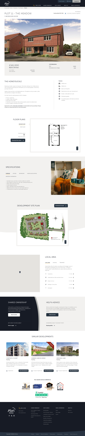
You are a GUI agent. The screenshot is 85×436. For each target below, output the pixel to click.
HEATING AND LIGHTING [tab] (32, 173)
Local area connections (47, 422)
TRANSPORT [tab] (62, 262)
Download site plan (59, 205)
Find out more (52, 314)
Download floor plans (16, 140)
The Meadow (20, 8)
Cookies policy (59, 434)
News (57, 410)
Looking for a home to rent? (48, 414)
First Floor (22, 127)
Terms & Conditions (44, 434)
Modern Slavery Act (73, 434)
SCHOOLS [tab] (55, 262)
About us (66, 5)
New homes (21, 410)
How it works (14, 314)
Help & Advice (58, 5)
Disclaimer (66, 434)
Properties (15, 8)
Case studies (58, 412)
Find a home (38, 5)
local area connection (18, 105)
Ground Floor (22, 124)
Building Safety (46, 424)
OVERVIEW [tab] (8, 173)
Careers (37, 434)
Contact (32, 434)
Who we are (70, 412)
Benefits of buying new (47, 418)
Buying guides (49, 325)
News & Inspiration (75, 5)
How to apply (11, 325)
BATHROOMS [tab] (21, 173)
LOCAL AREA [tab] (47, 262)
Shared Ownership (47, 5)
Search (70, 1)
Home (11, 8)
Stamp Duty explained (47, 420)
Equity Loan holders (47, 416)
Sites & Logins (61, 1)
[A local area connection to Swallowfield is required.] (66, 13)
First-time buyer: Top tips (48, 412)
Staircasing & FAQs (34, 413)
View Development (23, 370)
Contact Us (76, 1)
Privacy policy (52, 434)
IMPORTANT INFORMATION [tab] (11, 176)
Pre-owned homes (22, 412)
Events (57, 414)
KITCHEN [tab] (14, 173)
